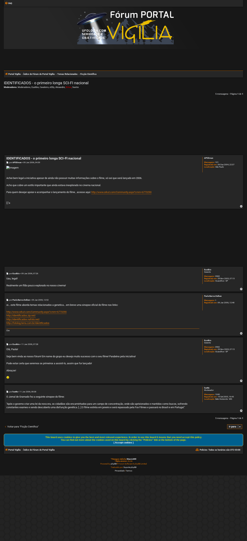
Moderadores (24, 87)
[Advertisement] (123, 59)
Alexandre (60, 87)
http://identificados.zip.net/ (21, 315)
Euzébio (35, 87)
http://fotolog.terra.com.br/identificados (27, 323)
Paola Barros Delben (213, 296)
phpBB (114, 464)
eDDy (52, 87)
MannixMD (131, 459)
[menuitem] (8, 3)
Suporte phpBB (130, 467)
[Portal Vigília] (125, 28)
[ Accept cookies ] (124, 442)
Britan (69, 87)
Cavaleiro (44, 87)
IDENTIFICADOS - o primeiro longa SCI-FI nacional (46, 83)
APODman (208, 158)
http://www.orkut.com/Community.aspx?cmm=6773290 (121, 192)
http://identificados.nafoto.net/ (23, 319)
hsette (76, 87)
